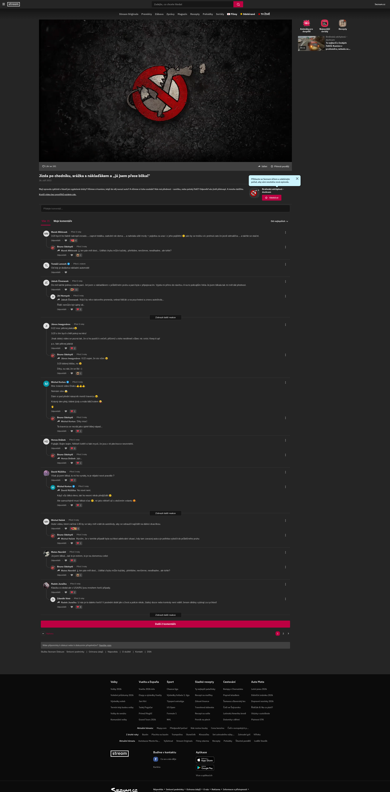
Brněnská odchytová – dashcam (336, 38)
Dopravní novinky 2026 (262, 701)
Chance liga (172, 689)
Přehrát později (281, 166)
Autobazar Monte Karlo (149, 741)
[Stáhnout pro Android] (205, 767)
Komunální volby (119, 719)
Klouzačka (204, 734)
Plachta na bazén (160, 734)
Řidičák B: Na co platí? (262, 707)
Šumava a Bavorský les (234, 701)
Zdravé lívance (202, 701)
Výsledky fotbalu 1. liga (178, 695)
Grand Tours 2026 (147, 719)
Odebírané (249, 14)
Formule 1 (172, 713)
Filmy (234, 14)
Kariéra (156, 767)
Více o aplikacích (204, 775)
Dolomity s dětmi (231, 719)
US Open (171, 707)
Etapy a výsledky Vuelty (150, 695)
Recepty (195, 14)
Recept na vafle (202, 713)
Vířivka (257, 734)
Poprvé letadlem (231, 695)
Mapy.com (162, 728)
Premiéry (146, 14)
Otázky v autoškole (260, 713)
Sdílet (264, 166)
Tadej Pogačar (146, 707)
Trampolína (177, 734)
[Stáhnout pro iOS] (205, 760)
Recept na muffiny (204, 695)
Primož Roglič (145, 713)
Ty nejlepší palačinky (205, 689)
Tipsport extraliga (175, 701)
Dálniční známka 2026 (262, 695)
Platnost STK (257, 719)
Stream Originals (128, 14)
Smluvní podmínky (175, 789)
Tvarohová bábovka (204, 707)
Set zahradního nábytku (224, 734)
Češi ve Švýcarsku (232, 707)
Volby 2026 (116, 689)
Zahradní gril (244, 734)
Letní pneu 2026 (259, 689)
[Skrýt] (297, 179)
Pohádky (208, 14)
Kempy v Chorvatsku (233, 689)
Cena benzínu (217, 728)
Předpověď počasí (178, 728)
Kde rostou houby (199, 728)
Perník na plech (202, 719)
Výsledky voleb (118, 701)
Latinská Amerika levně (234, 713)
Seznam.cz (380, 4)
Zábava (159, 14)
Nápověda (158, 789)
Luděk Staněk (260, 741)
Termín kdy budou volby (122, 707)
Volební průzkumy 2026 (122, 695)
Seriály (220, 14)
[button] (165, 91)
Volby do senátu (118, 713)
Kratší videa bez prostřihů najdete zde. (57, 194)
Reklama (216, 789)
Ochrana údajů (193, 789)
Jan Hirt (142, 701)
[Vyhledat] (238, 4)
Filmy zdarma (202, 741)
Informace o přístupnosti (235, 789)
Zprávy (171, 14)
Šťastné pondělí (243, 741)
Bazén (145, 734)
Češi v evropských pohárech (241, 728)
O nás (206, 789)
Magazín (182, 14)
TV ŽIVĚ (265, 14)
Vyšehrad (168, 741)
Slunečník (191, 734)
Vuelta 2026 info (147, 689)
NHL (169, 719)
